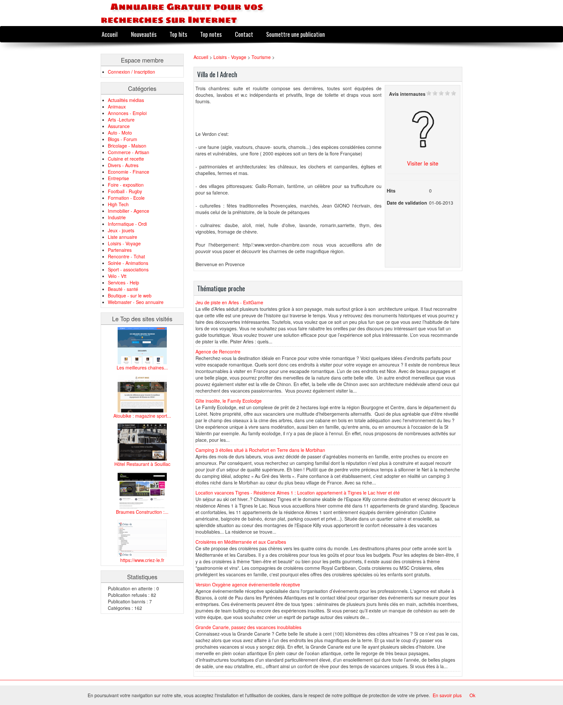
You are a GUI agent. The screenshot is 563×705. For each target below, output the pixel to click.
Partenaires (120, 250)
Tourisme (261, 57)
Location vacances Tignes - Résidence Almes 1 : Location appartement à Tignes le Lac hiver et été (297, 492)
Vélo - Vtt (117, 276)
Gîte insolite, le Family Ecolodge (228, 400)
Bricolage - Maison (127, 145)
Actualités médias (126, 100)
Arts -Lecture (121, 119)
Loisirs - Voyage (124, 243)
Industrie (117, 217)
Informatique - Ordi (127, 224)
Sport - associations (128, 269)
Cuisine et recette (126, 158)
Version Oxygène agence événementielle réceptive (247, 584)
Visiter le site (422, 163)
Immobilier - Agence (128, 211)
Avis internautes (407, 94)
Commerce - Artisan (128, 152)
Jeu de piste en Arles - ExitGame (229, 302)
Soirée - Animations (128, 263)
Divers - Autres (123, 165)
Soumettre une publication (295, 34)
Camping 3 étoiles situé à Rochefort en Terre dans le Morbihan (260, 450)
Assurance (119, 126)
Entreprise (118, 178)
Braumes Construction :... (142, 512)
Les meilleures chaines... (142, 367)
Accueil (110, 34)
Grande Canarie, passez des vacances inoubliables (248, 627)
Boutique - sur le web (130, 295)
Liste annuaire (122, 237)
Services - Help (123, 282)
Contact (244, 34)
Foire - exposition (126, 184)
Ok (472, 695)
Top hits (178, 34)
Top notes (211, 34)
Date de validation (407, 202)
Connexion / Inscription (131, 71)
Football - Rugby (125, 191)
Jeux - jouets (121, 230)
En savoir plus (447, 695)
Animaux (117, 106)
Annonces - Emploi (127, 113)
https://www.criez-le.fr (142, 560)
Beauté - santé (123, 289)
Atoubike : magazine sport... (142, 415)
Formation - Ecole (126, 197)
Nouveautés (143, 34)
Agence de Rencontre (217, 351)
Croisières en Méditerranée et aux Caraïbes (240, 542)
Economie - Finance (128, 171)
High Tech (118, 204)
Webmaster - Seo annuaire (136, 302)
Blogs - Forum (122, 139)
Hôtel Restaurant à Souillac (142, 464)
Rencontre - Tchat (126, 256)
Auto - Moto (120, 132)
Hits (391, 190)
